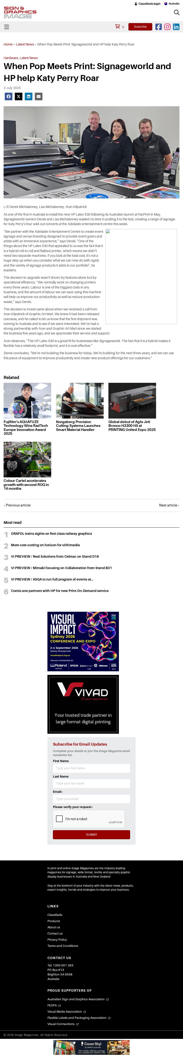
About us (53, 927)
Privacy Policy (57, 939)
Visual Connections (61, 1024)
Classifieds (54, 915)
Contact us (55, 933)
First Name (61, 761)
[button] (147, 3)
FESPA (52, 1005)
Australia (174, 3)
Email (58, 791)
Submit (91, 834)
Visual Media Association (64, 1011)
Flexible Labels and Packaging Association (77, 1018)
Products (53, 921)
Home (8, 44)
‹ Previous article (17, 505)
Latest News (25, 44)
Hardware (11, 58)
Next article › (169, 505)
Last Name (61, 776)
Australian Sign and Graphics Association (76, 999)
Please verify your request (73, 807)
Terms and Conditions (62, 946)
